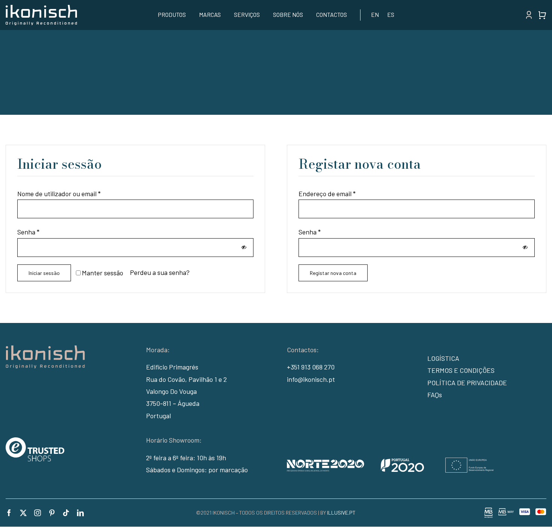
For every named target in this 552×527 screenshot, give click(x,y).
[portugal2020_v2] (390, 461)
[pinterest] (51, 512)
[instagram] (37, 512)
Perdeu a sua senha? (160, 272)
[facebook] (9, 512)
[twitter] (23, 512)
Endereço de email (327, 193)
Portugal (158, 415)
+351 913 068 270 (311, 367)
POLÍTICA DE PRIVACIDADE (467, 382)
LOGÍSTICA (443, 358)
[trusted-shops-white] (35, 441)
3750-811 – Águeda (172, 403)
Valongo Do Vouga (171, 391)
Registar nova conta (333, 273)
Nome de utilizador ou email (59, 193)
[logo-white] (41, 8)
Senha (28, 232)
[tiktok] (66, 512)
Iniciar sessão (44, 273)
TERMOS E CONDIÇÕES (461, 370)
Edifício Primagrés (172, 367)
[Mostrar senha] (244, 247)
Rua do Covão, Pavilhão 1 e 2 (186, 379)
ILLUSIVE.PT (341, 512)
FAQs (434, 394)
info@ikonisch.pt (311, 379)
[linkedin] (80, 512)
